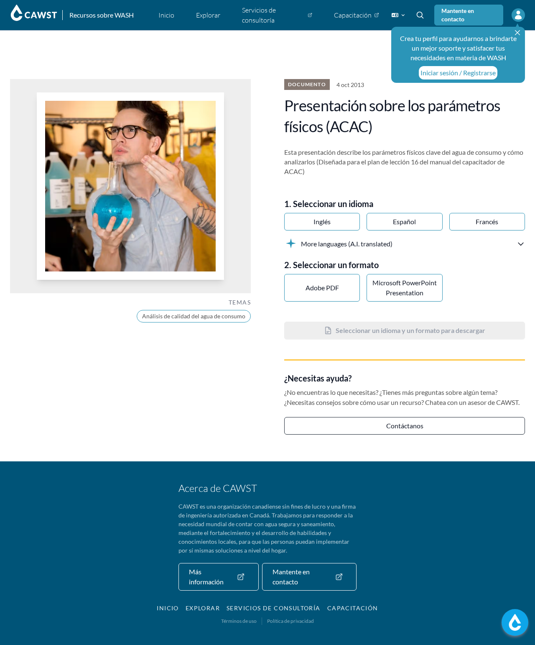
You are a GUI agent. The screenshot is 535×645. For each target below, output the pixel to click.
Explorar (203, 608)
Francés (487, 221)
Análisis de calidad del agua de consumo (193, 316)
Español (404, 221)
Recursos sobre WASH (101, 15)
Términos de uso (239, 621)
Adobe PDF (322, 288)
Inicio (167, 608)
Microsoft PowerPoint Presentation (404, 288)
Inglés (322, 221)
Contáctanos (404, 426)
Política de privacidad (290, 621)
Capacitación (352, 608)
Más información (206, 577)
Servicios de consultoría (274, 608)
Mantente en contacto (457, 15)
